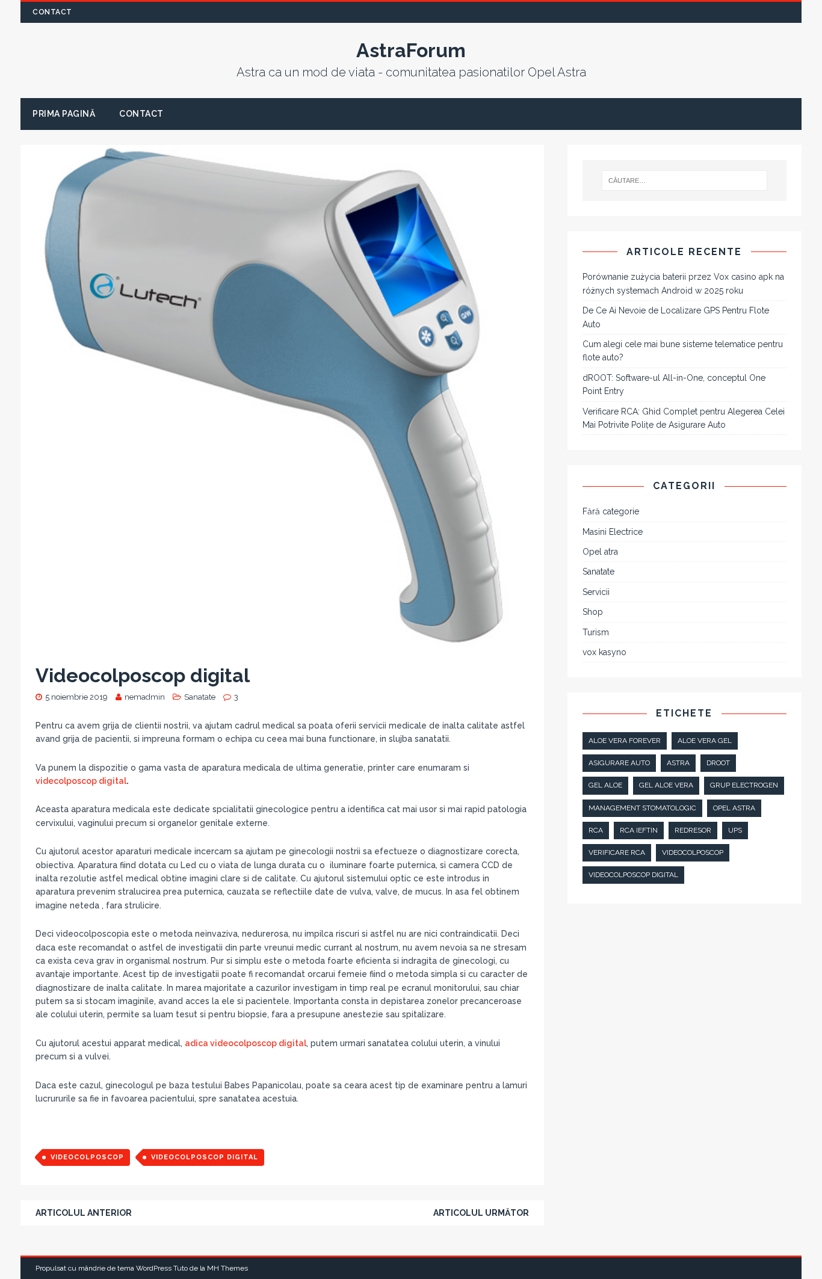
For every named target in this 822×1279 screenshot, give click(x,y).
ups (735, 830)
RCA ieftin (639, 830)
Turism (596, 632)
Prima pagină (63, 114)
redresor (693, 830)
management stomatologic (642, 808)
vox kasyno (604, 652)
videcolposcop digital (81, 781)
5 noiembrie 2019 (76, 696)
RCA (596, 830)
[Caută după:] (684, 180)
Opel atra (600, 551)
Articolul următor (481, 1213)
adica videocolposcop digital (245, 1043)
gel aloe (605, 785)
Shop (593, 612)
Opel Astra (734, 808)
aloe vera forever (625, 740)
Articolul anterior (84, 1213)
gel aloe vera (666, 785)
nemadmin (145, 696)
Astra (678, 763)
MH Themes (227, 1268)
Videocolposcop (87, 1157)
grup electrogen (744, 785)
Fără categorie (611, 511)
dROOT (718, 763)
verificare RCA (617, 852)
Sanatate (199, 696)
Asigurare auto (619, 763)
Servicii (596, 592)
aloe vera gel (705, 740)
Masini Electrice (613, 532)
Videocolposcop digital (204, 1157)
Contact (52, 12)
